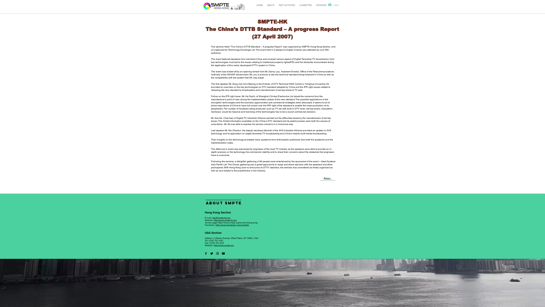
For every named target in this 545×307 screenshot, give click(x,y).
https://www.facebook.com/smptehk (232, 225)
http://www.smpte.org (224, 245)
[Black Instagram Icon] (217, 253)
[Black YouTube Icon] (223, 253)
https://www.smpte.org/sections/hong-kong (237, 222)
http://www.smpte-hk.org (225, 220)
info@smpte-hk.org (221, 218)
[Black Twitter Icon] (211, 253)
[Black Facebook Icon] (206, 253)
